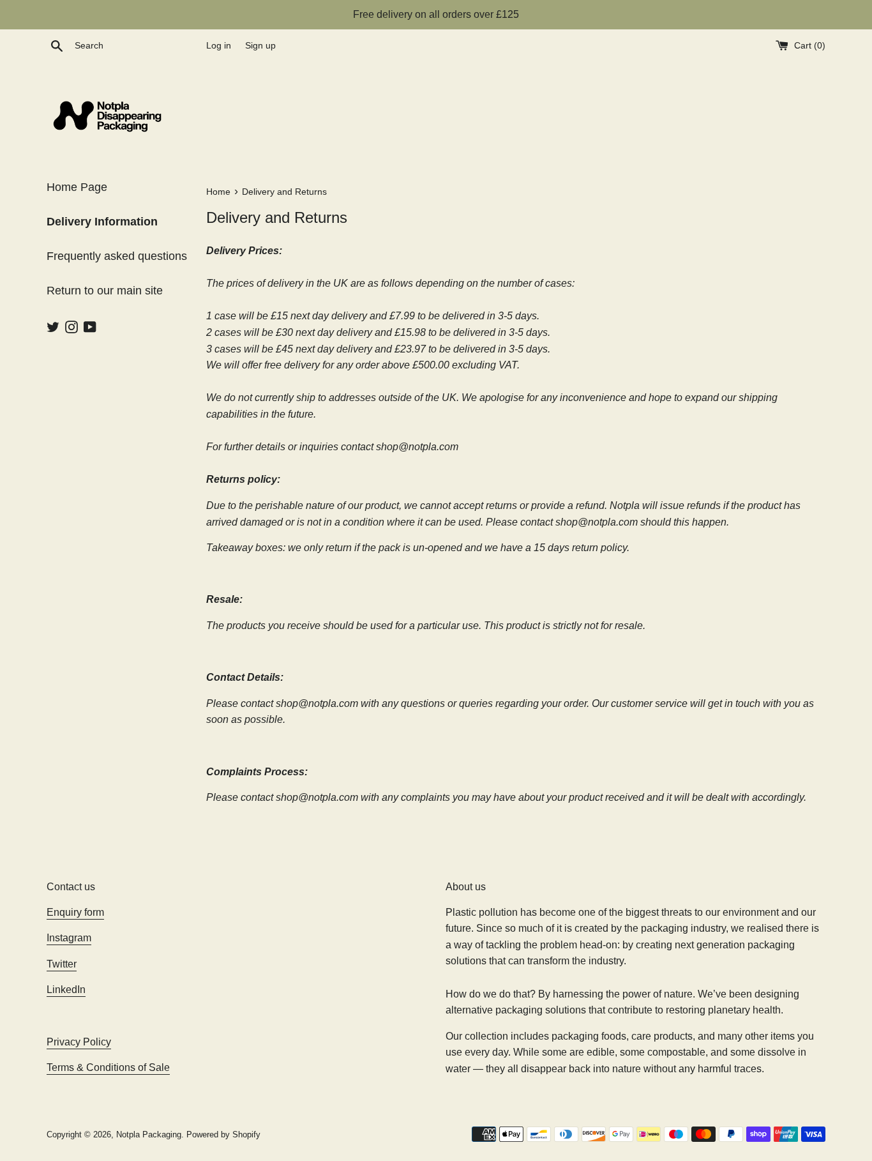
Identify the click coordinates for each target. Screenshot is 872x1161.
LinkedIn (66, 989)
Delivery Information (102, 221)
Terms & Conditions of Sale (108, 1067)
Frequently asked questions (117, 256)
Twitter (62, 964)
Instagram (69, 937)
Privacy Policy (79, 1041)
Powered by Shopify (223, 1134)
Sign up (260, 45)
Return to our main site (105, 290)
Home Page (77, 187)
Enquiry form (75, 912)
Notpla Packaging (148, 1134)
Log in (218, 45)
